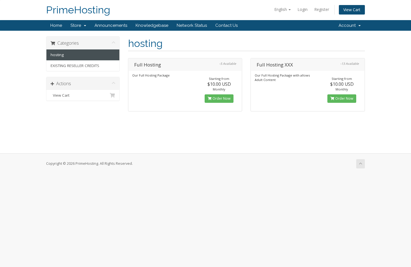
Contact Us (226, 25)
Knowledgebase (152, 25)
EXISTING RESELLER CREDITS (75, 65)
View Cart (351, 9)
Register (321, 9)
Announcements (111, 25)
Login (302, 9)
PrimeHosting (78, 10)
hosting (57, 54)
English (281, 9)
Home (56, 25)
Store (76, 25)
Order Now (221, 98)
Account (348, 25)
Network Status (192, 25)
